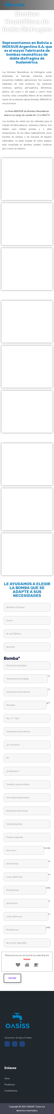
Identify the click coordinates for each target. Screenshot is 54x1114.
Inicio (7, 1078)
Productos (9, 1084)
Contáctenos (10, 1090)
